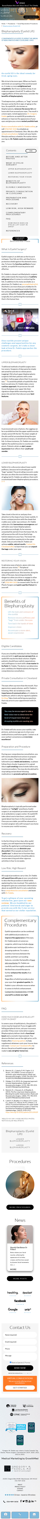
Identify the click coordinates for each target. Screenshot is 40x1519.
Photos (6, 1516)
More (13, 1269)
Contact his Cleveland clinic (16, 992)
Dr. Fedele (10, 893)
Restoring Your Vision (20, 177)
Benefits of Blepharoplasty (16, 182)
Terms (30, 1373)
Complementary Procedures (16, 213)
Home (3, 23)
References (13, 231)
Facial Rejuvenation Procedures (27, 23)
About (20, 1484)
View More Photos (20, 238)
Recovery (12, 204)
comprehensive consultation (16, 891)
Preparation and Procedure (16, 198)
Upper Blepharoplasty (20, 169)
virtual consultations (10, 134)
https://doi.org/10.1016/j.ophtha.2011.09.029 (22, 1112)
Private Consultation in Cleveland (19, 192)
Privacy (25, 1373)
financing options (19, 1041)
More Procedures (20, 1207)
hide (31, 150)
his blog (5, 698)
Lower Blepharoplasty (20, 173)
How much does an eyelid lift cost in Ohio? (18, 224)
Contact (20, 1490)
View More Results (31, 17)
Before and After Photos (17, 157)
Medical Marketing (12, 1458)
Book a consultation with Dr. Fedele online (18, 127)
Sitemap (20, 1488)
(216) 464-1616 (11, 129)
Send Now (20, 1368)
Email (34, 1516)
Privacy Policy (20, 1486)
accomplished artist (30, 284)
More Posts (20, 1279)
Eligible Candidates (18, 187)
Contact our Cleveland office (21, 1046)
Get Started (20, 1388)
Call (20, 1516)
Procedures (11, 23)
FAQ (8, 219)
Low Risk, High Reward (20, 208)
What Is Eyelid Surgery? (15, 164)
